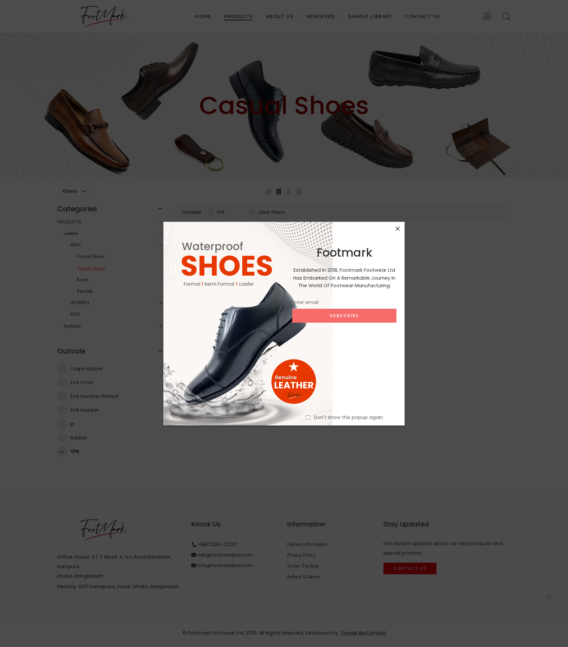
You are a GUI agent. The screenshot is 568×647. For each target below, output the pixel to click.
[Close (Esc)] (398, 229)
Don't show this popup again (348, 417)
